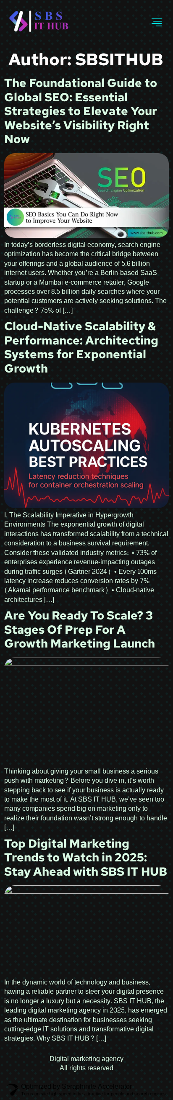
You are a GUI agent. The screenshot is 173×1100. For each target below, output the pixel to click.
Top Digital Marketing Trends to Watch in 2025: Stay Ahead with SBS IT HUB (85, 857)
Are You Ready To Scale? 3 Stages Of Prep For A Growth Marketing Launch (79, 629)
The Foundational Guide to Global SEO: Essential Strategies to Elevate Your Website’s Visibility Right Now (80, 111)
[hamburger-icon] (156, 23)
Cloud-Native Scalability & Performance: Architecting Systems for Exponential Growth (81, 347)
